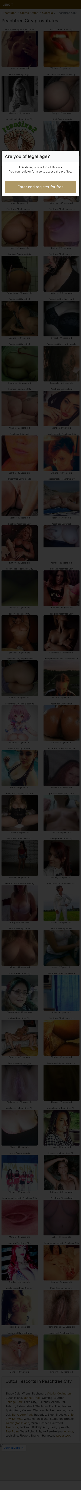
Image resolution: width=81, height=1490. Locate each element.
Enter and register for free (41, 187)
